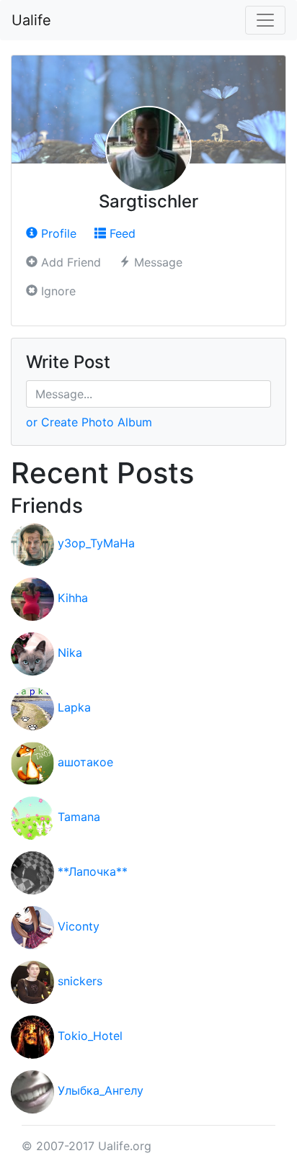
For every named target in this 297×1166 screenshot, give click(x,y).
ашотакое (85, 762)
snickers (80, 981)
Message (156, 262)
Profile (56, 233)
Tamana (79, 817)
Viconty (78, 927)
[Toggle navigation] (265, 20)
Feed (121, 233)
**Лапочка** (93, 872)
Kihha (73, 598)
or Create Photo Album (89, 422)
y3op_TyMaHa (96, 544)
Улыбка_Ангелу (100, 1091)
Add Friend (69, 262)
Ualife (31, 20)
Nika (70, 653)
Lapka (74, 708)
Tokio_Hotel (90, 1036)
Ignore (56, 291)
